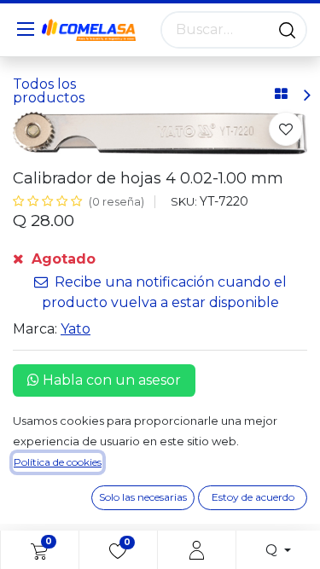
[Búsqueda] (287, 30)
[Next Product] (306, 95)
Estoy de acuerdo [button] (253, 497)
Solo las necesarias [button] (143, 497)
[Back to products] (281, 95)
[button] (286, 129)
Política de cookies (58, 462)
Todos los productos (48, 91)
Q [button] (273, 550)
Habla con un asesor (110, 380)
